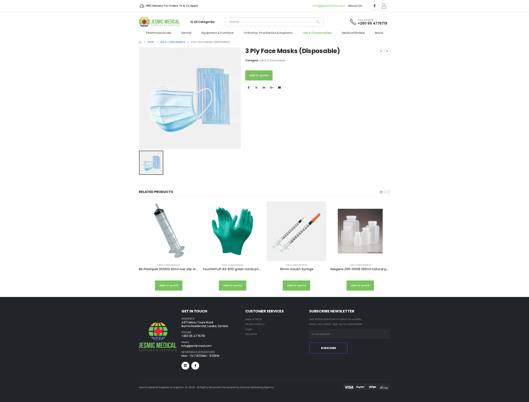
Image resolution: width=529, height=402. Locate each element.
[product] (169, 231)
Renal (379, 33)
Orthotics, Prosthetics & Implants (268, 33)
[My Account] (384, 6)
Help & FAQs (253, 319)
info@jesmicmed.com (329, 6)
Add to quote (258, 75)
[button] (381, 191)
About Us (251, 334)
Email (279, 87)
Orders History (254, 324)
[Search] (318, 22)
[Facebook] (375, 6)
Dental (186, 33)
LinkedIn (264, 87)
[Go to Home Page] (140, 42)
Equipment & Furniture (217, 33)
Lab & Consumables (317, 33)
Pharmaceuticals (158, 33)
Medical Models (353, 33)
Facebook (248, 87)
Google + (271, 87)
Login (248, 329)
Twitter (256, 87)
